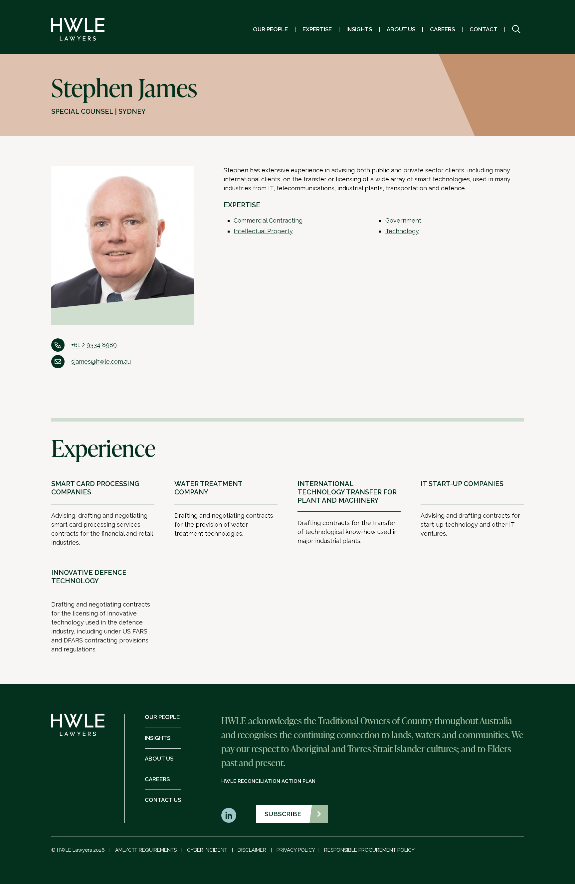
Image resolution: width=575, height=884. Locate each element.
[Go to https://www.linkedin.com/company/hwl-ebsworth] (228, 815)
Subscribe (283, 813)
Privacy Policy (296, 850)
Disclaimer (252, 850)
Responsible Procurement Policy (369, 850)
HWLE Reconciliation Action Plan (268, 781)
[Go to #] (516, 29)
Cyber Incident (207, 850)
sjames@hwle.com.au (101, 361)
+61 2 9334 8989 (94, 344)
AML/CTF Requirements (146, 850)
